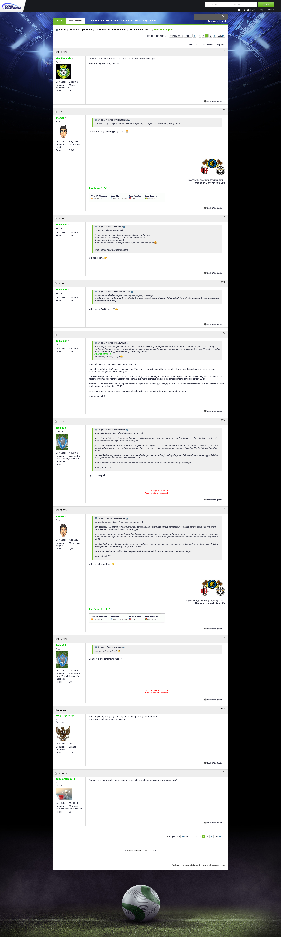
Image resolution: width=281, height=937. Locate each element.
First (189, 35)
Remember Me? (248, 10)
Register (270, 10)
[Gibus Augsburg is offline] (64, 794)
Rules (153, 20)
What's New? (75, 20)
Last (220, 35)
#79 (223, 708)
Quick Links (132, 20)
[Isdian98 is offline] (62, 442)
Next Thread (148, 850)
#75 (223, 333)
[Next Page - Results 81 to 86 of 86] (215, 36)
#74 (223, 282)
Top (223, 865)
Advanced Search (217, 21)
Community (95, 20)
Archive (175, 865)
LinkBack (191, 45)
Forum (59, 20)
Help (261, 10)
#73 (223, 217)
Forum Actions (114, 20)
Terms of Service (210, 865)
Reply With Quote (214, 101)
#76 (223, 420)
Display (219, 45)
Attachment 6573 (103, 354)
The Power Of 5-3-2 (99, 188)
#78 (223, 637)
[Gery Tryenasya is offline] (63, 733)
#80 (223, 772)
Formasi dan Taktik (140, 29)
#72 (223, 110)
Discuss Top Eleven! (81, 29)
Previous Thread (134, 850)
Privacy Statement (191, 865)
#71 (223, 50)
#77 (223, 508)
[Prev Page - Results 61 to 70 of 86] (194, 36)
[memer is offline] (63, 131)
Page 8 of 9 (177, 35)
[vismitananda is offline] (63, 71)
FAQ (145, 20)
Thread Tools (206, 45)
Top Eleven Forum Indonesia (110, 29)
